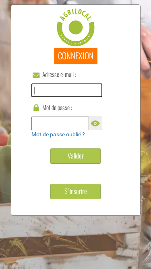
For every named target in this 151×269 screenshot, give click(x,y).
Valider (76, 155)
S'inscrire (75, 191)
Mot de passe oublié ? (58, 134)
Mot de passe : (57, 107)
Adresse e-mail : (59, 74)
